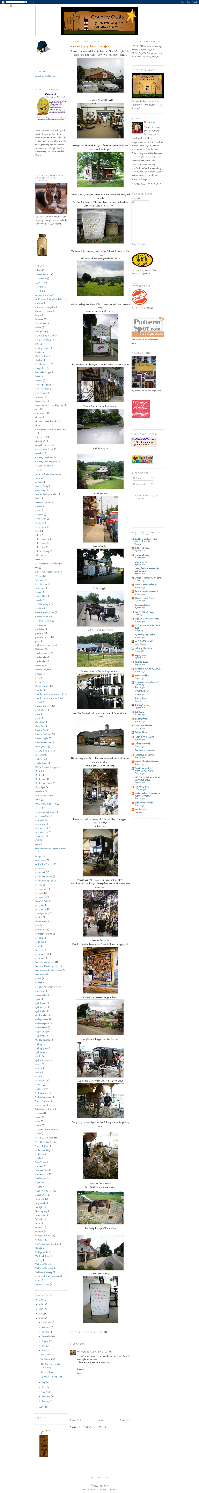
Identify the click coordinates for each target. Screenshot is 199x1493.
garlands (39, 624)
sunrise (39, 1182)
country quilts (42, 465)
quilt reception (42, 1023)
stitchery (39, 1154)
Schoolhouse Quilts (44, 1109)
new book (39, 820)
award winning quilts (45, 307)
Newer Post (75, 1420)
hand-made (40, 657)
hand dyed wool (42, 653)
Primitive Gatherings (45, 962)
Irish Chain (40, 710)
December (47, 1322)
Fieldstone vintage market (47, 571)
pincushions (41, 929)
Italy (37, 714)
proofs (38, 982)
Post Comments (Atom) (95, 1426)
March (45, 1391)
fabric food (40, 543)
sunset (38, 1186)
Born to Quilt (41, 356)
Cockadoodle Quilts (44, 449)
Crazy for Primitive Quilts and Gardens (147, 570)
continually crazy (142, 555)
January (46, 1401)
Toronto (39, 1219)
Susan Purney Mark (44, 1190)
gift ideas (39, 629)
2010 (41, 1318)
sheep (38, 1117)
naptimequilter (42, 816)
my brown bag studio (45, 812)
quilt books (40, 1003)
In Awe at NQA (48, 1359)
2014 (41, 1299)
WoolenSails (83, 1351)
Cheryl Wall (40, 413)
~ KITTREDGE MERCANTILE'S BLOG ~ (147, 626)
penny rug (40, 905)
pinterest (39, 942)
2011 (41, 1313)
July (44, 1345)
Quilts (38, 1056)
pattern (38, 884)
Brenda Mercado (42, 364)
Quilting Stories (142, 705)
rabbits (39, 1068)
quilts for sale (42, 1060)
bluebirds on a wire (44, 335)
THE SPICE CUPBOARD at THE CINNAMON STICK (148, 778)
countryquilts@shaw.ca (46, 76)
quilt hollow (40, 1011)
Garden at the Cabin (44, 612)
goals (37, 641)
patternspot (41, 897)
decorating (40, 490)
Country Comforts (44, 457)
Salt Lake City (41, 1092)
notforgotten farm (143, 648)
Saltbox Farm (141, 732)
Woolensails (140, 809)
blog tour (40, 331)
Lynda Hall (40, 754)
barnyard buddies (43, 311)
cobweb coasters (43, 445)
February (46, 1396)
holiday (38, 673)
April (44, 1387)
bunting (38, 380)
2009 (41, 1407)
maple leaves (41, 763)
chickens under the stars (47, 421)
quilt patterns (42, 1019)
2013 (41, 1304)
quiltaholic (40, 1035)
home (38, 677)
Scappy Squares (42, 1101)
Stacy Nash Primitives (145, 750)
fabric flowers (42, 539)
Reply (79, 1373)
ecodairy (39, 514)
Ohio (37, 844)
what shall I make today (47, 1276)
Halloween (39, 649)
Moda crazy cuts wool (45, 803)
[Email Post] (105, 1332)
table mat (40, 1199)
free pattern (41, 596)
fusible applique (42, 604)
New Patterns (47, 1354)
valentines (40, 1239)
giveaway (39, 633)
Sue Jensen (40, 1162)
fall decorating (42, 551)
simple (38, 1125)
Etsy (37, 531)
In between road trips (51, 1376)
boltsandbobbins (43, 339)
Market (38, 771)
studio (38, 1158)
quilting (38, 1044)
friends (38, 600)
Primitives (40, 974)
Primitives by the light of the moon (146, 683)
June (44, 1350)
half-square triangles (45, 645)
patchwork (40, 872)
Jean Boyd (40, 722)
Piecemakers (41, 921)
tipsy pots (40, 1215)
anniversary (40, 278)
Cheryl (151, 122)
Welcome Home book (45, 1268)
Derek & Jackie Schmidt (145, 584)
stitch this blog (42, 1150)
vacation (39, 1231)
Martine (39, 775)
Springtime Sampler (44, 1141)
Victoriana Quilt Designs (46, 1243)
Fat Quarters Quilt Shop (47, 563)
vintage (38, 1248)
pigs (37, 925)
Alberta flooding (43, 274)
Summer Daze (42, 1170)
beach (38, 315)
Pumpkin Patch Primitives (47, 986)
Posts (138, 478)
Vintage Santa (41, 1252)
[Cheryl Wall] (140, 240)
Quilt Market (41, 1015)
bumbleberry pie (43, 372)
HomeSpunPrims (142, 605)
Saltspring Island (43, 1097)
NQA (37, 840)
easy (37, 510)
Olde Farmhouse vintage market (50, 848)
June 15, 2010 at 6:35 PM (101, 1351)
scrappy (39, 1113)
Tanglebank (40, 1203)
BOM (37, 343)
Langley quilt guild (43, 750)
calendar (39, 397)
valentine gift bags (44, 1235)
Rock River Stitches (143, 725)
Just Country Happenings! (147, 618)
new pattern (41, 828)
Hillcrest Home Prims (144, 598)
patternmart (41, 888)
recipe (38, 1072)
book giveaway (42, 348)
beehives (39, 319)
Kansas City (41, 730)
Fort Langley (41, 584)
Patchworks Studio (44, 880)
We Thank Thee (42, 1256)
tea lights (39, 1207)
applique (39, 286)
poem (37, 946)
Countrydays (141, 561)
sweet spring (41, 1194)
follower (39, 580)
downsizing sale (42, 502)
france (38, 592)
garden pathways (43, 620)
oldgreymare (140, 655)
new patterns (41, 832)
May (44, 1382)
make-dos (40, 758)
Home (100, 1420)
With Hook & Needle (144, 802)
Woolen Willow (42, 1284)
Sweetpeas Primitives (144, 754)
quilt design (40, 1007)
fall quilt (39, 555)
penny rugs (40, 909)
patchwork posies (43, 876)
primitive (39, 958)
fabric (38, 535)
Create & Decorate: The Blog (148, 577)
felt (36, 567)
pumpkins (39, 990)
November (47, 1327)
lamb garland (41, 746)
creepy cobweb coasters (46, 473)
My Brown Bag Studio (145, 634)
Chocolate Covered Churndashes (50, 429)
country (39, 453)
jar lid (38, 718)
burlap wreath (42, 388)
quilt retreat (41, 1027)
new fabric (40, 824)
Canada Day (40, 401)
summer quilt (41, 1174)
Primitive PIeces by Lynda (47, 966)
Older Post (125, 1420)
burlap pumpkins (43, 384)
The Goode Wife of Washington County (144, 769)
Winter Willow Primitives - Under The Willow (147, 794)
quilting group (42, 1048)
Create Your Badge (138, 244)
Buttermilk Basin (142, 548)
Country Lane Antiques (46, 461)
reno (37, 1076)
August (45, 1341)
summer (39, 1166)
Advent (38, 270)
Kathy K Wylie (41, 738)
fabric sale (40, 547)
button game (41, 392)
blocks (38, 327)
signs (37, 1121)
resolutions (41, 1080)
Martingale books (43, 783)
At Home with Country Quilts (49, 299)
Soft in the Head (142, 743)
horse (38, 682)
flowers (39, 575)
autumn (39, 303)
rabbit (38, 1064)
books (38, 352)
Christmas (40, 437)
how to (38, 690)
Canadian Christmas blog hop (49, 405)
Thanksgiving (41, 1211)
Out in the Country (44, 864)
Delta (37, 498)
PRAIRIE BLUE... (141, 661)
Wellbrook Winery (43, 1272)
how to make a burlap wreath (49, 694)
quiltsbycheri (141, 718)
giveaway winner (43, 637)
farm (37, 559)
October (46, 1331)
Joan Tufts (40, 726)
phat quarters (42, 913)
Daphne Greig (41, 486)
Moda (37, 799)
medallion (39, 791)
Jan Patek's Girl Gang (144, 611)
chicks (38, 425)
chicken (38, 417)
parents (39, 868)
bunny (38, 376)
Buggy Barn (40, 368)
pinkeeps (39, 937)
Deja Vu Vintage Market (46, 494)
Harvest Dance (42, 669)
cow (37, 469)
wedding (39, 1260)
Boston (38, 360)
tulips (38, 1223)
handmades (40, 661)
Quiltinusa (139, 712)
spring (38, 1133)
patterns (39, 893)
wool (37, 1280)
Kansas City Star (43, 734)
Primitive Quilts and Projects (48, 970)
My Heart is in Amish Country (89, 46)
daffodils (39, 482)
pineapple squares (43, 933)
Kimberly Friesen (43, 742)
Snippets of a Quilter (45, 1129)
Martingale (40, 779)
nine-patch (40, 836)
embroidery (40, 518)
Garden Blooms (42, 616)
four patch (40, 588)
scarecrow (40, 1105)
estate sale (40, 527)
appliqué (39, 290)
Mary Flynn (40, 787)
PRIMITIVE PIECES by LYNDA (148, 668)
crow (37, 478)
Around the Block (43, 295)
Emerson (39, 522)
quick (37, 999)
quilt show (40, 1031)
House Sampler (42, 686)
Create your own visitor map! (100, 1489)
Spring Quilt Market (44, 1137)
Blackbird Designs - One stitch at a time (146, 540)
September (47, 1336)
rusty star (40, 1088)
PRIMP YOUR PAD (142, 691)
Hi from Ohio (47, 1372)
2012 (41, 1309)
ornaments (40, 860)
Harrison (39, 665)
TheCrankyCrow (142, 786)
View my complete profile (146, 184)
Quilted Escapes (42, 1039)
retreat (38, 1084)
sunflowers (40, 1178)
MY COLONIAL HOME (144, 641)
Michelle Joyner (42, 795)
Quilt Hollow (140, 698)
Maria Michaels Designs (46, 767)
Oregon (38, 856)
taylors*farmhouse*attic (147, 761)
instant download (43, 705)
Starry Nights (41, 1146)
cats (37, 409)
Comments (140, 484)
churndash (40, 441)
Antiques (39, 282)
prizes (38, 978)
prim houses (41, 954)
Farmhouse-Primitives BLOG (148, 591)
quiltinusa (40, 1052)
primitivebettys (142, 675)
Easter (38, 506)
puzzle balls (40, 995)
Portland (39, 950)
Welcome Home (42, 1264)
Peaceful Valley (42, 901)
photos (38, 917)
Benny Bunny (41, 323)
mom (37, 807)
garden (38, 608)
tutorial (39, 1227)
